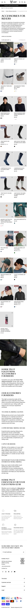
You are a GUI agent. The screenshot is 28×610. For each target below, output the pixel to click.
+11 (2, 225)
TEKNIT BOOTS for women (5, 142)
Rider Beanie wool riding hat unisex (5, 114)
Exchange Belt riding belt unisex (19, 87)
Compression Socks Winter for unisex (19, 169)
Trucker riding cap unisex (5, 302)
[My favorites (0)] (22, 2)
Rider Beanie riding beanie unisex (19, 302)
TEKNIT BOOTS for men (6, 193)
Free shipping (17, 513)
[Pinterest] (8, 571)
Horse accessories (6, 36)
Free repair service (18, 527)
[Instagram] (6, 571)
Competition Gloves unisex (6, 60)
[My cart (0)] (25, 2)
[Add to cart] (12, 56)
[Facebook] (3, 571)
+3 (2, 118)
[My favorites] (12, 43)
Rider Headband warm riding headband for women (19, 114)
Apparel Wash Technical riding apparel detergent (5, 330)
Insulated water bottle (20, 219)
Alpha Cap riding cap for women (19, 248)
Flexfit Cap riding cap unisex (19, 275)
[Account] (20, 2)
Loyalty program (6, 513)
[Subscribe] (23, 552)
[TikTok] (11, 571)
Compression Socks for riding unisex (6, 169)
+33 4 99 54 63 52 (6, 566)
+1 (2, 91)
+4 (15, 91)
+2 (15, 119)
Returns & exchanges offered (7, 528)
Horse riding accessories (11, 11)
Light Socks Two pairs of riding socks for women (19, 194)
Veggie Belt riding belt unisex (6, 87)
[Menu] (2, 2)
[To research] (5, 2)
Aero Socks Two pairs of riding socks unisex (20, 142)
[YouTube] (14, 571)
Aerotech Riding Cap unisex (19, 60)
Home (3, 11)
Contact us (4, 568)
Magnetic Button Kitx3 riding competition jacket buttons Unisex (6, 221)
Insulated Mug (4, 247)
